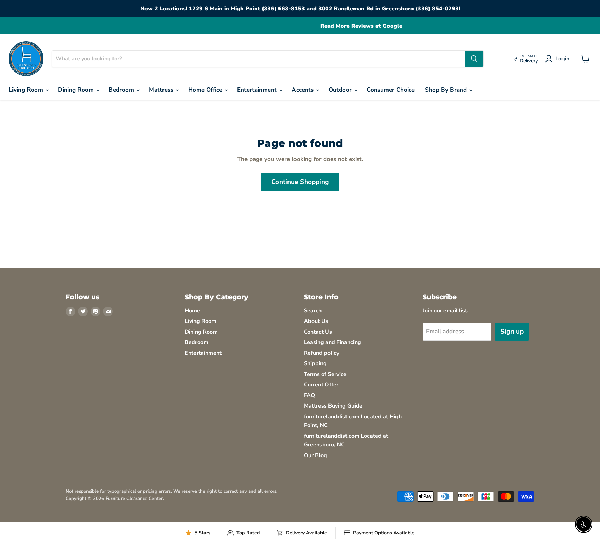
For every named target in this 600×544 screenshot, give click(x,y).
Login (562, 58)
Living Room (27, 90)
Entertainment (257, 90)
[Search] (474, 59)
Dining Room (76, 90)
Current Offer (321, 384)
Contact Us (318, 332)
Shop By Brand (446, 90)
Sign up (512, 331)
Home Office (206, 90)
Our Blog (315, 455)
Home (192, 311)
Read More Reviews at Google (300, 26)
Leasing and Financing (332, 342)
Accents (303, 90)
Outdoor (340, 90)
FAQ (309, 395)
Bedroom (122, 90)
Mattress (162, 90)
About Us (316, 321)
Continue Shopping (300, 181)
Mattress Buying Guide (333, 406)
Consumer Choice (391, 90)
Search (313, 311)
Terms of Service (325, 374)
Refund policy (321, 353)
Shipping (315, 363)
